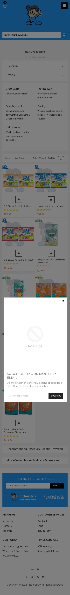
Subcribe (56, 395)
